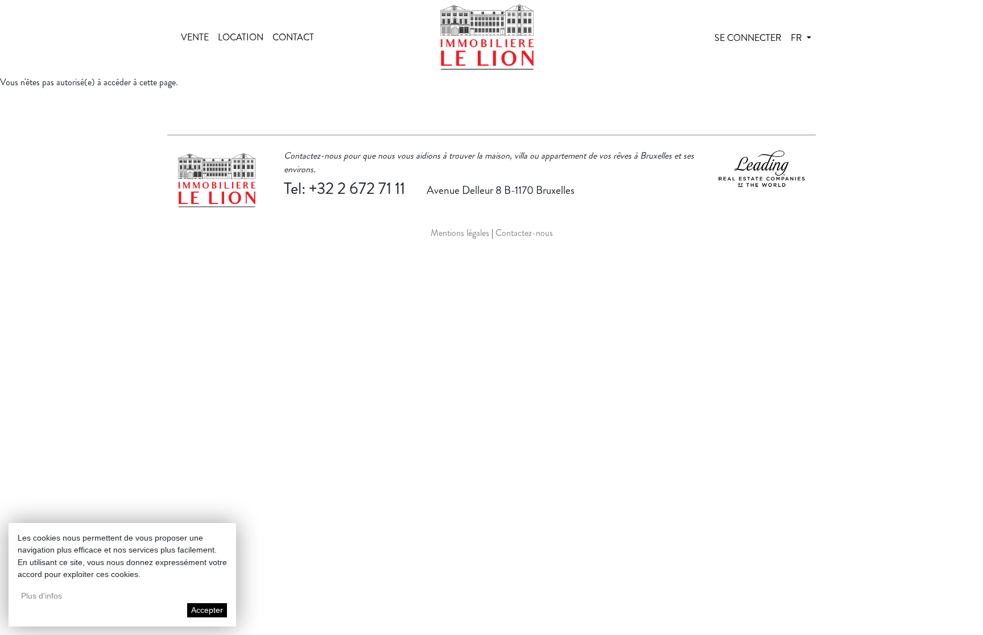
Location (240, 37)
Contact (293, 37)
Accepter (207, 610)
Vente (195, 37)
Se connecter (748, 37)
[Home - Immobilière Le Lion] (486, 38)
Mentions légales (460, 232)
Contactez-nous (524, 232)
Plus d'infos (41, 595)
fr (797, 37)
